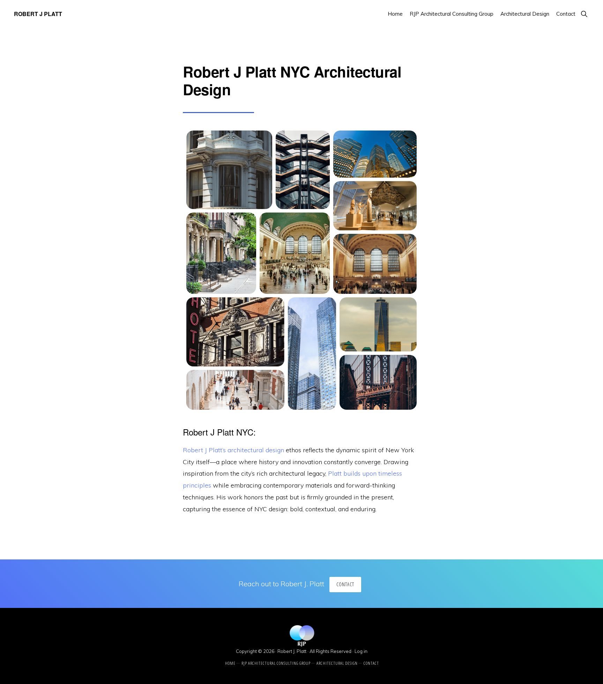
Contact (345, 584)
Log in (361, 651)
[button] (584, 13)
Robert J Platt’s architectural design (233, 450)
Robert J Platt (38, 14)
